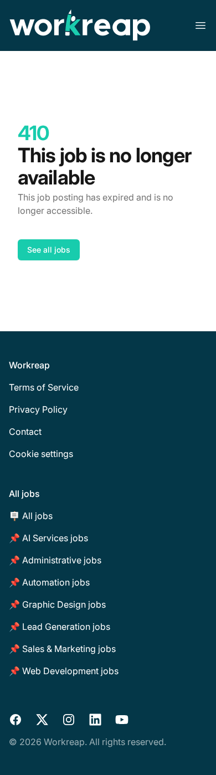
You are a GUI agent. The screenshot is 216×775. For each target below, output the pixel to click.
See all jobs (48, 249)
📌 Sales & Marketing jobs (62, 648)
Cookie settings (41, 453)
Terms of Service (44, 387)
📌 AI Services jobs (48, 537)
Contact (25, 431)
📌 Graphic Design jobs (57, 604)
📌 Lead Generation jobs (59, 626)
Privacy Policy (38, 409)
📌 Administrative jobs (55, 560)
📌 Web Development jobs (64, 670)
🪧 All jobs (31, 515)
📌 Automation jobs (49, 582)
